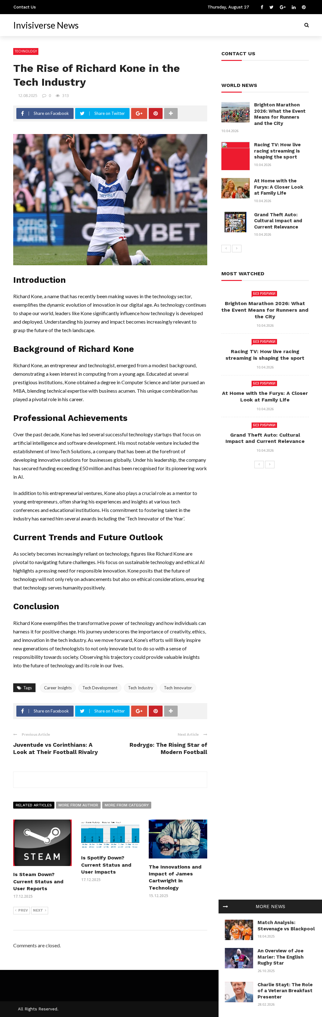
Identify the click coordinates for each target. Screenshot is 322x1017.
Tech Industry (140, 687)
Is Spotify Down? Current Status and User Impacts (106, 865)
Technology (26, 51)
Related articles (34, 805)
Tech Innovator (178, 687)
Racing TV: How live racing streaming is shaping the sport (277, 151)
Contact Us (25, 7)
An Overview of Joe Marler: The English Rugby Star (280, 957)
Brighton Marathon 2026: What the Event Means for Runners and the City (280, 114)
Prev (23, 910)
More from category (127, 805)
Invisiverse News (46, 25)
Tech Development (99, 687)
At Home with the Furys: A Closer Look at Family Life (278, 187)
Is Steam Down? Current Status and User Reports (38, 881)
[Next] (237, 248)
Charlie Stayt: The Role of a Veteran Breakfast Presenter (285, 991)
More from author (78, 805)
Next (38, 910)
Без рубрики (264, 293)
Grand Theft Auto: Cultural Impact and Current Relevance (278, 221)
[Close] (225, 906)
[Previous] (226, 248)
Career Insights (58, 687)
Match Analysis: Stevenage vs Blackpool (286, 926)
